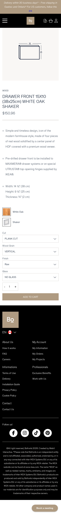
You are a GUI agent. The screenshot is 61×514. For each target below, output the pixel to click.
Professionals (40, 367)
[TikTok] (36, 433)
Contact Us (8, 409)
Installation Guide (11, 384)
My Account (39, 342)
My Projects (38, 359)
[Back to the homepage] (30, 21)
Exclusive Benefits (41, 373)
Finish (5, 258)
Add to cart (30, 296)
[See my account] (45, 20)
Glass (5, 271)
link (30, 10)
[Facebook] (13, 433)
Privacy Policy (9, 389)
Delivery (6, 378)
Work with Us (39, 378)
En (4, 332)
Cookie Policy (9, 395)
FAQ (4, 353)
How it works (9, 348)
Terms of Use (9, 373)
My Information (40, 348)
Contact (7, 403)
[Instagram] (25, 433)
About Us (7, 342)
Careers (6, 359)
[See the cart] (50, 20)
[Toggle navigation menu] (4, 20)
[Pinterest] (48, 433)
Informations (9, 367)
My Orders (37, 353)
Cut (4, 232)
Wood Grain (8, 245)
